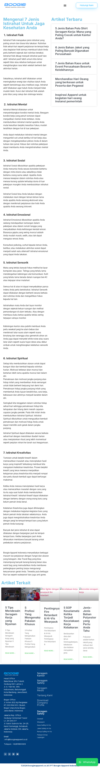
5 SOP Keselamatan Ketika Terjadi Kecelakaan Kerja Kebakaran (72, 617)
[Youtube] (17, 754)
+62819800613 (19, 744)
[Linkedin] (13, 754)
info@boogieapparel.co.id (16, 740)
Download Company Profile (42, 702)
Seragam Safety (42, 682)
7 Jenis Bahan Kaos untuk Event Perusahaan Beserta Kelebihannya (73, 66)
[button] (65, 5)
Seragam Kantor (42, 674)
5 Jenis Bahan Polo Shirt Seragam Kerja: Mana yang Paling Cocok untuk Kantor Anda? (73, 33)
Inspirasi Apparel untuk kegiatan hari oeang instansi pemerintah (70, 98)
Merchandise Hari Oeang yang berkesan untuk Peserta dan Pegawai (71, 82)
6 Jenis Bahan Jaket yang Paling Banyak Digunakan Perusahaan (72, 51)
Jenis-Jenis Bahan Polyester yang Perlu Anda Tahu (89, 619)
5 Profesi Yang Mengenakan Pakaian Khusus (33, 616)
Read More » (10, 653)
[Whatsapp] (5, 754)
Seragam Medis (42, 689)
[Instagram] (9, 754)
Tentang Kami (44, 695)
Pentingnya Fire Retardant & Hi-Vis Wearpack (52, 615)
